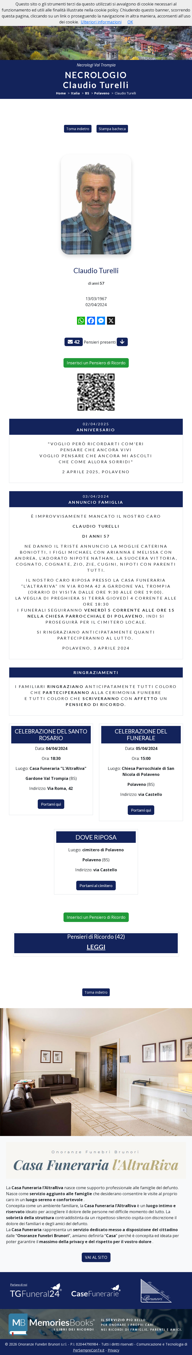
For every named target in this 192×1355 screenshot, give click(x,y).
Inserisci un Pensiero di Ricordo (96, 363)
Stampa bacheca (112, 128)
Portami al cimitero (96, 885)
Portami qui (51, 804)
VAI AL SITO (96, 1257)
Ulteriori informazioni (101, 22)
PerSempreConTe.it (88, 1350)
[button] (96, 946)
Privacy (113, 1350)
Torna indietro (77, 128)
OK (130, 22)
